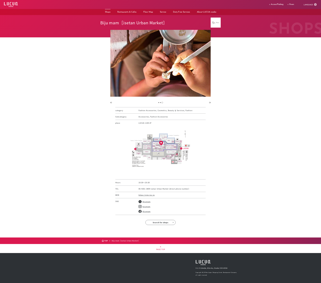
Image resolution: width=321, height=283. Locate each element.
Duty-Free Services (181, 12)
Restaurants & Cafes (126, 12)
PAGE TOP (160, 250)
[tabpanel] (160, 63)
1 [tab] (158, 102)
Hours (291, 4)
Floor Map (148, 12)
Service (163, 12)
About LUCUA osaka (206, 12)
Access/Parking (277, 4)
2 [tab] (160, 102)
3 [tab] (162, 102)
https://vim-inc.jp (147, 195)
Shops (107, 12)
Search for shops (160, 222)
